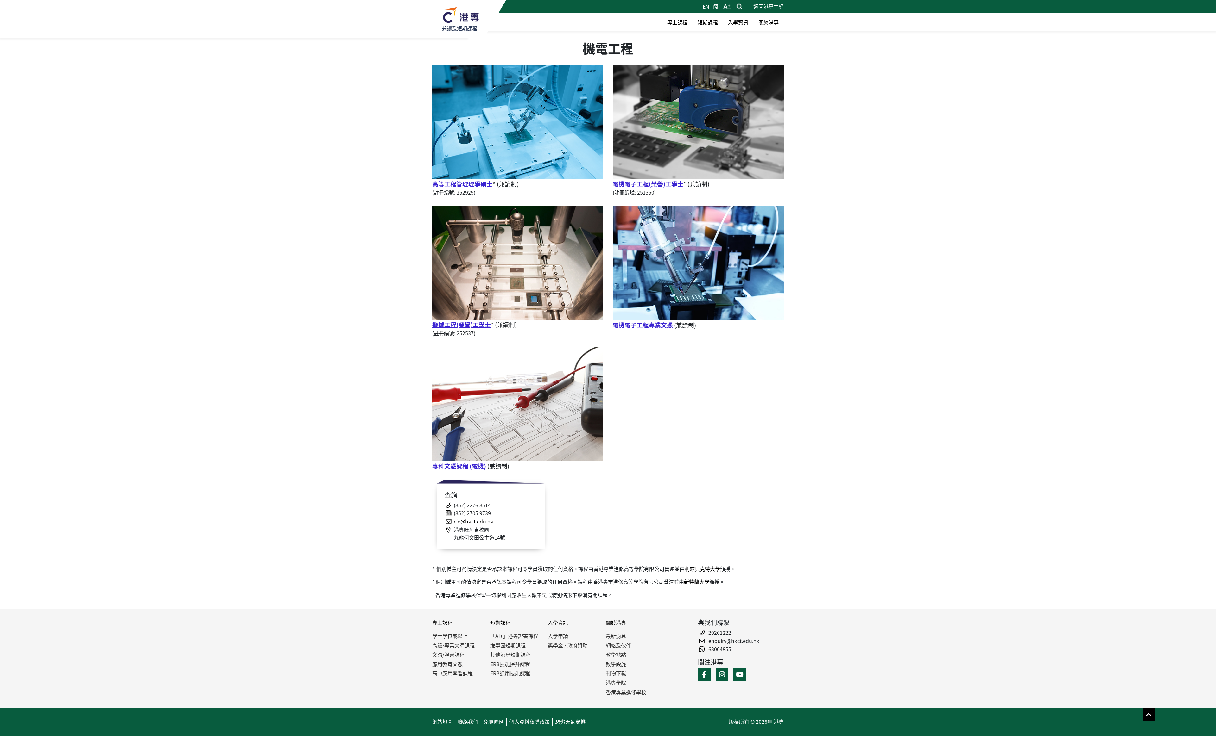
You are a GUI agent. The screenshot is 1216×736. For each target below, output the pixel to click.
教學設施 (616, 664)
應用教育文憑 (447, 664)
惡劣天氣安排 (570, 721)
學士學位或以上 (450, 636)
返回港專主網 (768, 6)
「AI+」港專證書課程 (514, 636)
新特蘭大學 (696, 581)
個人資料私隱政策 (529, 721)
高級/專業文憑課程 (453, 645)
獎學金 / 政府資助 (568, 645)
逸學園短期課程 (508, 645)
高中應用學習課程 (452, 673)
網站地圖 (442, 721)
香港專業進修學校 (626, 692)
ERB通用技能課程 (510, 673)
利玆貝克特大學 (702, 568)
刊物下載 (616, 673)
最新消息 (616, 636)
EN (707, 6)
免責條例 (494, 721)
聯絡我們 (468, 721)
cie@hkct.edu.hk (473, 521)
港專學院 (616, 682)
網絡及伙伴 (618, 645)
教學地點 (616, 654)
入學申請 (558, 636)
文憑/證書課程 (448, 654)
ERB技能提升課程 (510, 664)
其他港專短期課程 (510, 654)
